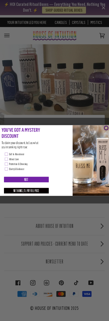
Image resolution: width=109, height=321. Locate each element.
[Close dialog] (106, 127)
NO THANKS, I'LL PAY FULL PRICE (26, 190)
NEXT (26, 179)
